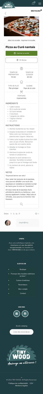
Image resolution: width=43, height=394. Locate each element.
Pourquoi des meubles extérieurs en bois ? (23, 275)
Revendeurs (22, 285)
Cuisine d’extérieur (23, 280)
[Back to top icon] (21, 377)
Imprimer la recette (28, 40)
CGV (31, 383)
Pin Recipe (22, 60)
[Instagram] (26, 313)
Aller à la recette (14, 40)
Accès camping (21, 326)
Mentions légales (21, 386)
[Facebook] (17, 313)
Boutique (23, 269)
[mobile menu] (40, 4)
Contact (23, 293)
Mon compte (22, 289)
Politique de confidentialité (18, 383)
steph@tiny (23, 222)
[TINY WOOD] (8, 3)
